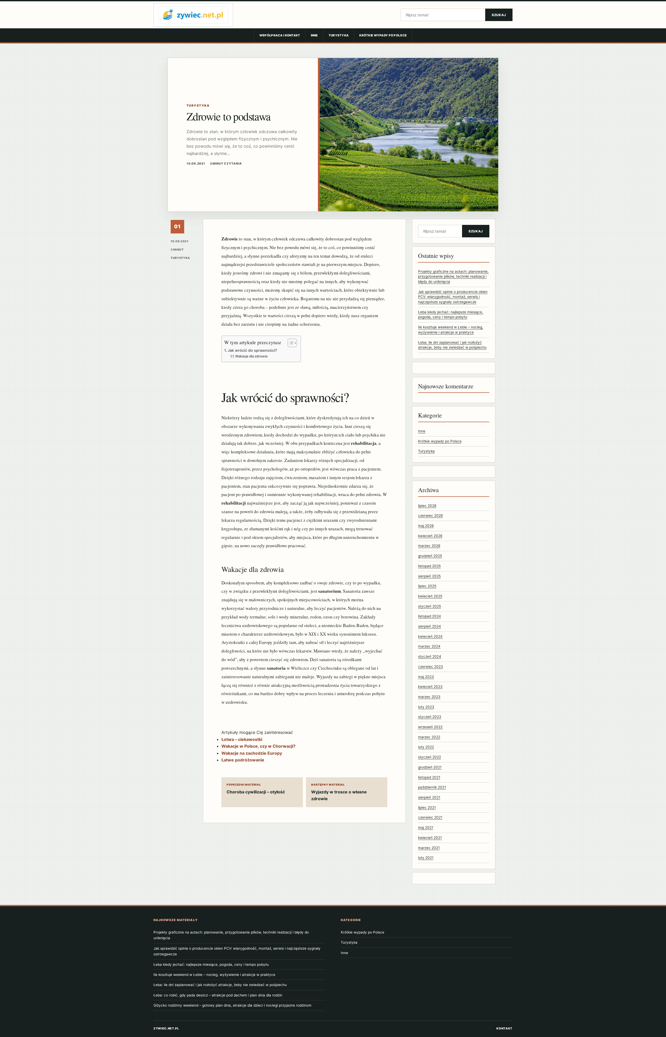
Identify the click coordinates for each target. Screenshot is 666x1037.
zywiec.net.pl (166, 1028)
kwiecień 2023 (430, 686)
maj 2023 (426, 677)
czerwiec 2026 (430, 515)
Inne (314, 35)
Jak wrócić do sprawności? (252, 350)
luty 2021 (425, 858)
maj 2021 (425, 827)
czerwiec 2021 (430, 817)
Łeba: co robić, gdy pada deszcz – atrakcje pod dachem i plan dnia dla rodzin (217, 995)
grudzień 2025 (430, 556)
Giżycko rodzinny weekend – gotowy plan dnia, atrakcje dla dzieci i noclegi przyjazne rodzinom (232, 1005)
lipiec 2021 (427, 807)
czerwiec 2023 (430, 666)
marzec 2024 (429, 646)
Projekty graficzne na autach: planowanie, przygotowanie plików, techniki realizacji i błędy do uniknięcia (453, 276)
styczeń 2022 (429, 757)
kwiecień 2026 (430, 536)
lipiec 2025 (427, 586)
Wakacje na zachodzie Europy (251, 753)
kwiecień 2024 (430, 636)
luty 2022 (426, 747)
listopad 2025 (429, 566)
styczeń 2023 (429, 717)
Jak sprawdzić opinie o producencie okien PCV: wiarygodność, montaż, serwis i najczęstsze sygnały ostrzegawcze (453, 297)
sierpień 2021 (429, 797)
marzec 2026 (429, 546)
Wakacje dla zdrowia (251, 356)
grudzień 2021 (429, 767)
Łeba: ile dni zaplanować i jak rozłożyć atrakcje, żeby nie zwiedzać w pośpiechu (220, 985)
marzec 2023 (429, 697)
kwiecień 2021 (430, 838)
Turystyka (339, 35)
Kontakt (504, 1028)
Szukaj (499, 15)
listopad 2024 (429, 616)
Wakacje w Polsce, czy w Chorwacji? (258, 746)
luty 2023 (426, 707)
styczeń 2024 (429, 656)
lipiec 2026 (427, 506)
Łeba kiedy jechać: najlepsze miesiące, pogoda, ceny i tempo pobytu (211, 964)
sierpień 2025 (429, 576)
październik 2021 (432, 787)
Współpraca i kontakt (279, 35)
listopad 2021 (429, 777)
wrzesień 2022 (430, 727)
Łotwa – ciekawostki (241, 739)
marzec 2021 (429, 848)
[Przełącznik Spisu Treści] (290, 342)
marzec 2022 (429, 737)
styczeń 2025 (429, 606)
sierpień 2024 (429, 626)
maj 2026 (426, 526)
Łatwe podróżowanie (242, 759)
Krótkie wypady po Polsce (383, 35)
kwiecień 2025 (430, 596)
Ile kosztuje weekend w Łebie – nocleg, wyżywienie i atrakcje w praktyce (214, 975)
